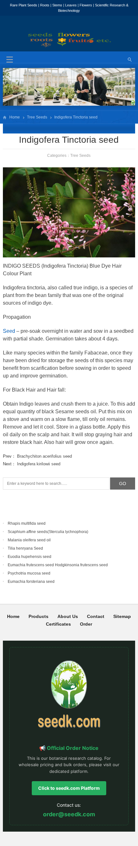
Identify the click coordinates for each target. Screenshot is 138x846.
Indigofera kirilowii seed (38, 463)
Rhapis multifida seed (27, 523)
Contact (95, 616)
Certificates (58, 624)
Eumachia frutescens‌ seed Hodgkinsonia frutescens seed (58, 565)
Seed (9, 331)
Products (38, 616)
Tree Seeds (37, 117)
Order (86, 624)
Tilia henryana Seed (25, 548)
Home (14, 117)
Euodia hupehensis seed (29, 556)
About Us (67, 616)
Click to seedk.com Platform (69, 788)
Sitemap (122, 616)
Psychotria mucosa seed (29, 573)
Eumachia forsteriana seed (31, 581)
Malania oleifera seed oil (29, 540)
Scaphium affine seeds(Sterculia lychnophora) (48, 532)
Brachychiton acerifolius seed (44, 456)
